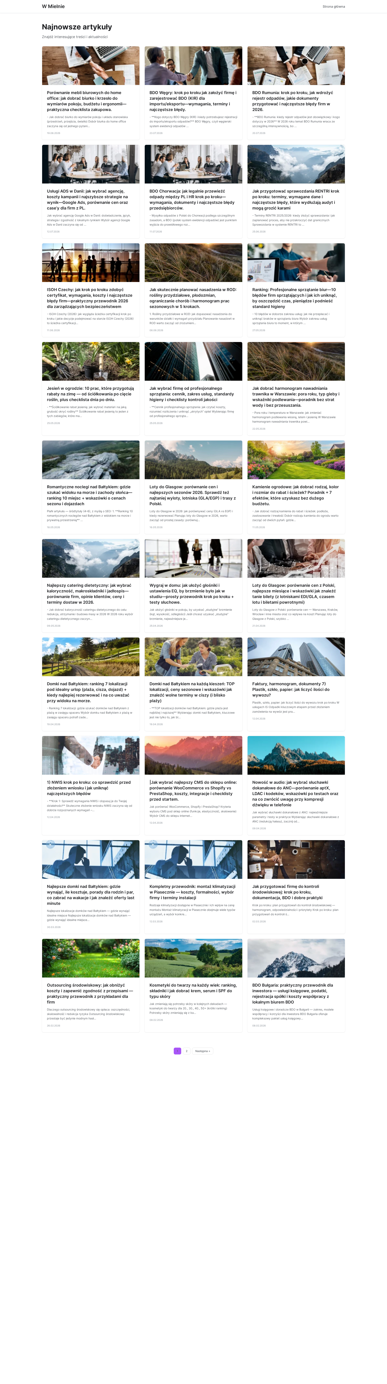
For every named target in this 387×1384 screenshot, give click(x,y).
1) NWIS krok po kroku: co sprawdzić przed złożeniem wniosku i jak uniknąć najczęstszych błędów (89, 788)
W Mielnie (53, 6)
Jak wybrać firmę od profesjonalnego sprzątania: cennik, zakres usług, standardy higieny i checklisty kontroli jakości (192, 394)
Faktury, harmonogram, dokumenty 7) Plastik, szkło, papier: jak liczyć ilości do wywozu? (291, 689)
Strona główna (334, 6)
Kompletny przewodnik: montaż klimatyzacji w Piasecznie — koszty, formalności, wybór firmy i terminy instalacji (192, 892)
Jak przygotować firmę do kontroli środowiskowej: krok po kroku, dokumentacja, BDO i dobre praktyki (287, 892)
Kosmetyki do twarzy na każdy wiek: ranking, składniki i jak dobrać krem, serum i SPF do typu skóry (193, 991)
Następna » (202, 1051)
